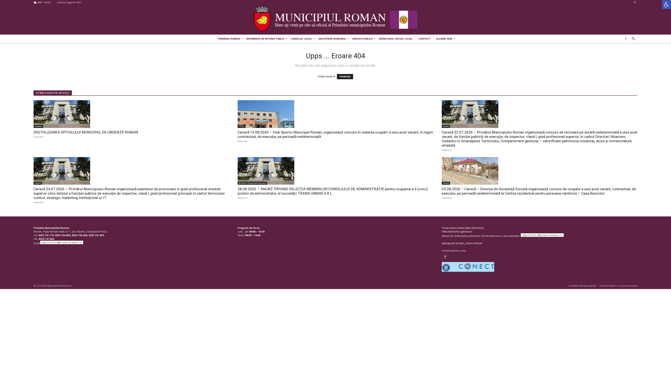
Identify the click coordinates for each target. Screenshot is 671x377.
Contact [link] (424, 38)
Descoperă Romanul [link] (332, 38)
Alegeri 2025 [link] (444, 38)
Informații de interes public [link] (265, 38)
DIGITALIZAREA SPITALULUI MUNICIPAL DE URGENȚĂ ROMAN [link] (86, 132)
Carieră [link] (446, 126)
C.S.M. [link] (241, 126)
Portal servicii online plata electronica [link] (463, 228)
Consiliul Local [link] (301, 38)
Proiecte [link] (38, 126)
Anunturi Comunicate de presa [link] (252, 183)
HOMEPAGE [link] (345, 76)
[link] (666, 4)
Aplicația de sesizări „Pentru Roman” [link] (462, 243)
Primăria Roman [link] (229, 38)
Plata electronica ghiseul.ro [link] (457, 231)
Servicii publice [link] (362, 38)
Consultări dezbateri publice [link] (582, 285)
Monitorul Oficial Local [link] (396, 38)
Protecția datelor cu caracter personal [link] (618, 285)
